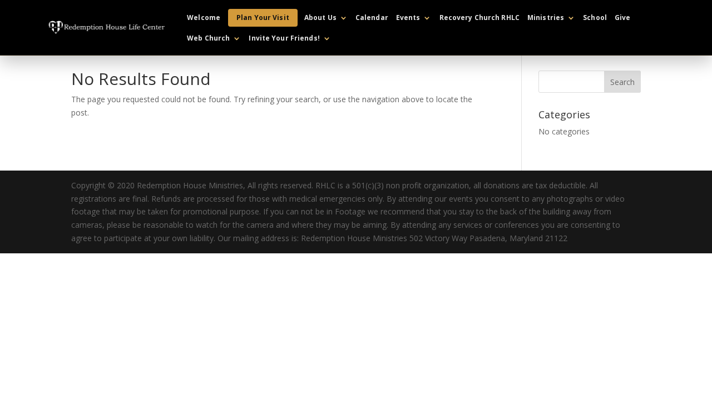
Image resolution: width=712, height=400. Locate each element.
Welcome (203, 18)
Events (408, 18)
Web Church (208, 38)
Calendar (371, 18)
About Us (320, 18)
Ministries (545, 18)
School (595, 18)
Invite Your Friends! (284, 38)
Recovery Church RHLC (479, 18)
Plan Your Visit (262, 17)
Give (622, 18)
